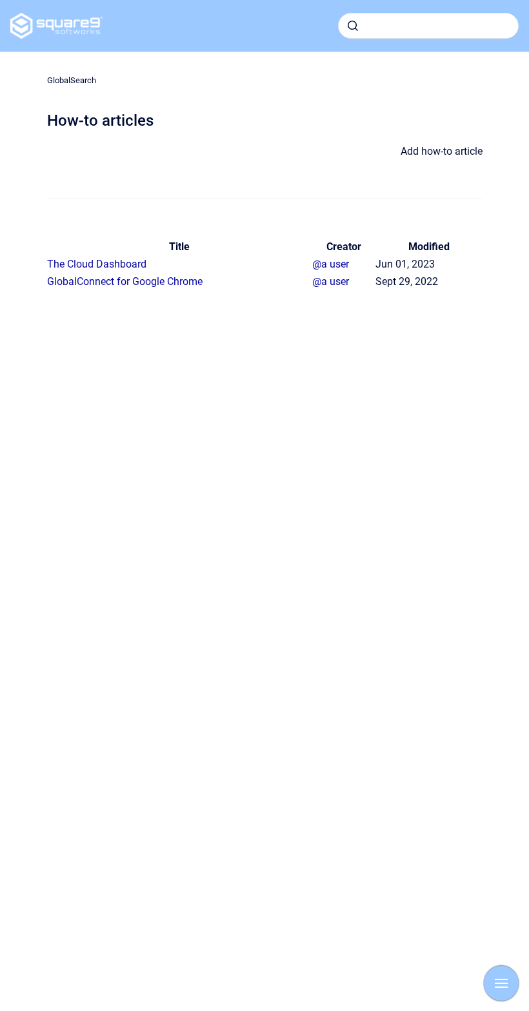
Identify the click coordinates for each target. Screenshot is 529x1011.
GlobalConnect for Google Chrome (125, 281)
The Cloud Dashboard (96, 264)
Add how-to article (442, 151)
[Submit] (353, 25)
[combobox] (428, 26)
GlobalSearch (71, 80)
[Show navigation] (501, 983)
